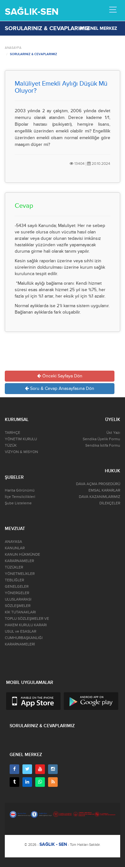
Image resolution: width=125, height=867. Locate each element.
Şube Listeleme (18, 503)
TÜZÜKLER (14, 567)
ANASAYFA (13, 48)
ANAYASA (13, 541)
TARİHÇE (12, 432)
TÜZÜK (11, 445)
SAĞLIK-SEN (32, 11)
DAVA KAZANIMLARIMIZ (99, 496)
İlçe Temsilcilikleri (20, 496)
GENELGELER (17, 586)
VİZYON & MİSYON (21, 452)
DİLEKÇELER (109, 503)
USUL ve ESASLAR (20, 631)
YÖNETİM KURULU (21, 439)
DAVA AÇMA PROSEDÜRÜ (98, 484)
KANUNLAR (15, 548)
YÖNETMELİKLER (20, 573)
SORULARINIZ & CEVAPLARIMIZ (33, 54)
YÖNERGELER (17, 593)
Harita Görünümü (20, 490)
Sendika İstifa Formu (102, 445)
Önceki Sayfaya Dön (61, 376)
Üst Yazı (113, 432)
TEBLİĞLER (14, 580)
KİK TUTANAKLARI (20, 612)
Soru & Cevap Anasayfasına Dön (61, 388)
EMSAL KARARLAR (104, 490)
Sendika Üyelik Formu (101, 439)
